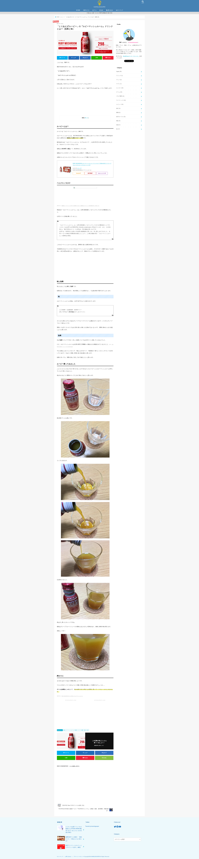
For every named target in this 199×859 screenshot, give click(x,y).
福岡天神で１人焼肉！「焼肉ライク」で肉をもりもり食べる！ (74, 838)
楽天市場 (89, 173)
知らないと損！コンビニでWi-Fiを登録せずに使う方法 (100, 13)
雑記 (118, 120)
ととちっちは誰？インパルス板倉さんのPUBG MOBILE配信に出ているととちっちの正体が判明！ (74, 829)
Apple (118, 71)
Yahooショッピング (101, 173)
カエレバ (78, 168)
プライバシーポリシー (79, 856)
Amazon (78, 173)
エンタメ (119, 88)
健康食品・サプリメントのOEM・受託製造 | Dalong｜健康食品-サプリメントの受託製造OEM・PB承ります (80, 205)
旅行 (118, 108)
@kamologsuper (133, 42)
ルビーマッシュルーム (69, 730)
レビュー (60, 730)
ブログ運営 (120, 96)
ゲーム (119, 92)
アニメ (118, 79)
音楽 (118, 124)
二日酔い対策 (85, 730)
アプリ (118, 83)
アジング (119, 75)
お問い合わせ (68, 856)
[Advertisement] (85, 102)
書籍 (118, 112)
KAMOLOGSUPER (95, 856)
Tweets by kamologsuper (92, 826)
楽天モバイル (120, 116)
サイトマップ (60, 856)
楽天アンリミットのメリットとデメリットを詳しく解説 (74, 846)
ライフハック (121, 100)
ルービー (78, 730)
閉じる (86, 117)
